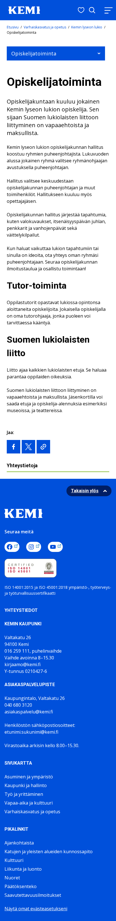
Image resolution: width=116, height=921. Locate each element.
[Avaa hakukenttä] (92, 10)
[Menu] (108, 10)
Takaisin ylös (85, 490)
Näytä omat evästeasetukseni (36, 909)
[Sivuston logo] (24, 9)
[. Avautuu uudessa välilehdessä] (13, 446)
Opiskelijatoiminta (33, 53)
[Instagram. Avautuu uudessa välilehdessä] (33, 547)
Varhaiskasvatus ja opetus (45, 27)
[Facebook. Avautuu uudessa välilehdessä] (12, 547)
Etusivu (13, 27)
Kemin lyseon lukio (86, 27)
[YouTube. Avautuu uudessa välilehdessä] (55, 547)
